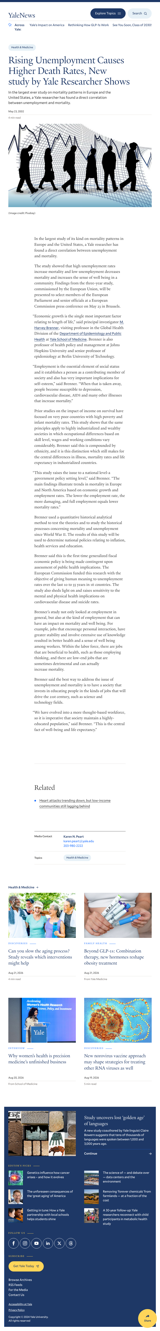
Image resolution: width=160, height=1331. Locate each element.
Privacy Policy (17, 1310)
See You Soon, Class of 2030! (132, 25)
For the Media (18, 1290)
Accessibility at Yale (20, 1304)
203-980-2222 (73, 846)
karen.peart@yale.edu (79, 841)
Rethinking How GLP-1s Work (88, 25)
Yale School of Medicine (68, 339)
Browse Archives (20, 1280)
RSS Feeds (15, 1285)
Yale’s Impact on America (47, 25)
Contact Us (16, 1295)
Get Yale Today (23, 1266)
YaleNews (21, 16)
